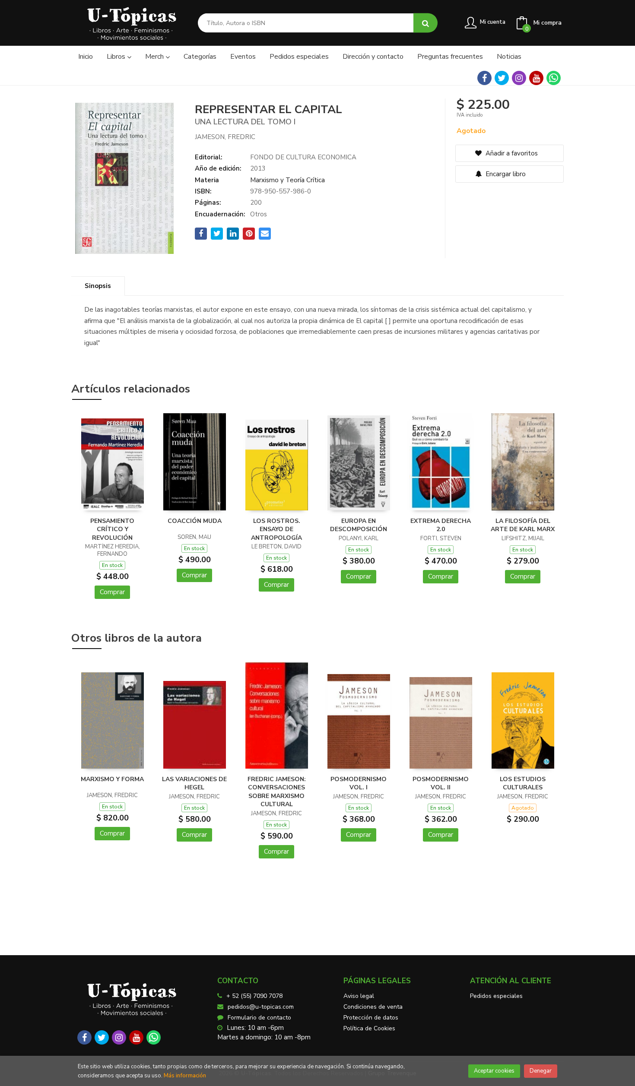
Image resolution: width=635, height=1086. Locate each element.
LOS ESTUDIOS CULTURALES (523, 783)
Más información (185, 1076)
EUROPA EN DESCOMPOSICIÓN (358, 525)
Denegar (541, 1071)
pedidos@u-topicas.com (261, 1007)
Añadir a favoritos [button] (511, 153)
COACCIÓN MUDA (195, 521)
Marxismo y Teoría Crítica (287, 180)
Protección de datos (370, 1017)
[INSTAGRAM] (519, 78)
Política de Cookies (369, 1028)
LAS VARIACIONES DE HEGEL (194, 783)
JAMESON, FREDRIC (225, 137)
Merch (155, 56)
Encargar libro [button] (505, 174)
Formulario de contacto (259, 1017)
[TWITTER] (502, 78)
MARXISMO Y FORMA (112, 779)
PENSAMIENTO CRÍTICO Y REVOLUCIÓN (112, 529)
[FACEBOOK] (484, 78)
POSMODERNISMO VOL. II (441, 783)
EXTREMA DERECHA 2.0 (440, 525)
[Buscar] (425, 23)
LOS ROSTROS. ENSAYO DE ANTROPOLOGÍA (276, 529)
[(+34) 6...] (553, 78)
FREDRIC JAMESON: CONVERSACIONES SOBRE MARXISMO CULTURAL (277, 792)
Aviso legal (358, 996)
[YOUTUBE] (536, 78)
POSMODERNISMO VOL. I (358, 783)
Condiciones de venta (373, 1007)
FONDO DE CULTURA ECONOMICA (303, 157)
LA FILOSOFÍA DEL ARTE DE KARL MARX (523, 525)
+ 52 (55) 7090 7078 (254, 996)
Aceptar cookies (494, 1071)
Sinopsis (98, 286)
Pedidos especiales (496, 996)
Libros (117, 56)
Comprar (112, 592)
